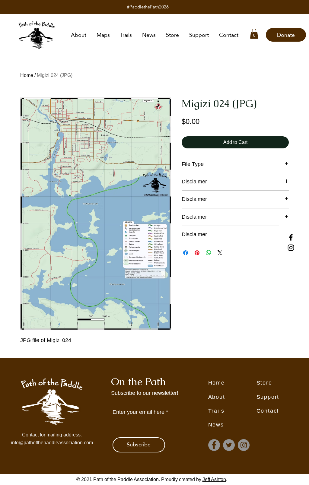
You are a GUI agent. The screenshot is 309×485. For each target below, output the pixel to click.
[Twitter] (229, 445)
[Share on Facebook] (185, 252)
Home (26, 75)
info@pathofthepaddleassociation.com (52, 442)
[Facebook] (291, 237)
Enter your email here (138, 412)
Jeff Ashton (214, 479)
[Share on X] (220, 252)
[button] (254, 34)
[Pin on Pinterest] (197, 252)
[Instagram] (291, 247)
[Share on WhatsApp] (208, 252)
